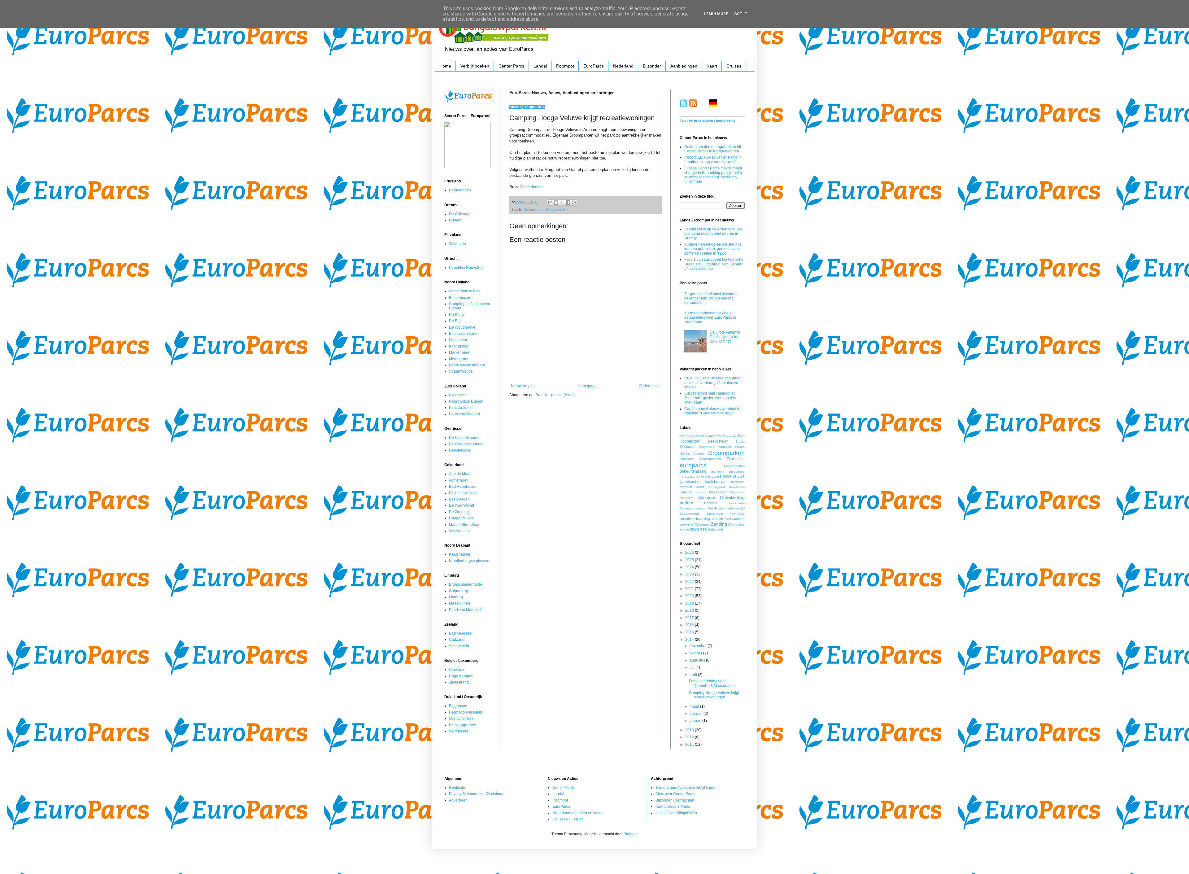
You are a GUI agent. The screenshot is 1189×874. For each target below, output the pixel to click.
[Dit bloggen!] (556, 202)
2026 (690, 552)
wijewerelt (687, 524)
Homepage (587, 386)
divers (685, 454)
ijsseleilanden (689, 481)
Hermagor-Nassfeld (465, 712)
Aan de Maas (460, 474)
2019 (690, 603)
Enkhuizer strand (463, 333)
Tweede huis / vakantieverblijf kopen (685, 787)
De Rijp (455, 321)
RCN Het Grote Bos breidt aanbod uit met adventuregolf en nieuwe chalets (713, 382)
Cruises (733, 65)
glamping (717, 471)
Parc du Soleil (461, 407)
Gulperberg (458, 591)
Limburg (456, 597)
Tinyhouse (737, 513)
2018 (690, 610)
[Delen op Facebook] (568, 202)
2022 (690, 581)
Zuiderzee (457, 244)
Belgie (740, 441)
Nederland (623, 65)
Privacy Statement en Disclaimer (476, 794)
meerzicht (686, 498)
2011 (690, 744)
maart (695, 706)
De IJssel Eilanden (465, 437)
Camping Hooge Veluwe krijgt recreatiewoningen (714, 695)
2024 (690, 567)
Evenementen (734, 466)
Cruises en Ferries (567, 819)
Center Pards (563, 787)
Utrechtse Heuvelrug (466, 267)
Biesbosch (458, 395)
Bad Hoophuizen (463, 486)
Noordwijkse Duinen (466, 401)
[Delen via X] (562, 202)
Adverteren (458, 800)
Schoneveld (459, 646)
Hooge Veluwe (557, 210)
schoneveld (736, 508)
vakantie (718, 519)
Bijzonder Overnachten (674, 800)
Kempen (686, 487)
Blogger (630, 834)
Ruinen (455, 220)
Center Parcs (511, 65)
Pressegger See (462, 725)
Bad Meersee (460, 633)
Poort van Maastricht (466, 610)
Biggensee (458, 706)
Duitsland (687, 459)
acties (685, 436)
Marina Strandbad (464, 524)
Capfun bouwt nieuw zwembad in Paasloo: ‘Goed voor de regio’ (712, 411)
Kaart (712, 65)
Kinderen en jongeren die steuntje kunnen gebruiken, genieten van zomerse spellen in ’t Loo (713, 249)
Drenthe (699, 454)
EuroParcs (593, 65)
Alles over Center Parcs (675, 794)
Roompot (565, 65)
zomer (684, 529)
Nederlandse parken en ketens (578, 813)
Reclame (710, 503)
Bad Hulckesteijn (463, 493)
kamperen (737, 481)
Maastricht (737, 492)
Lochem (700, 492)
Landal (540, 65)
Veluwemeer (459, 531)
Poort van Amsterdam (467, 365)
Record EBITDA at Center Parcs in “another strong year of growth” (713, 159)
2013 (690, 730)
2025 (690, 560)
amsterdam (716, 436)
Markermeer (459, 352)
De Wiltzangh (460, 214)
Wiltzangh (702, 524)
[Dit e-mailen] (550, 202)
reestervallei (736, 503)
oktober (696, 653)
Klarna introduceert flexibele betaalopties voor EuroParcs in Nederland (710, 317)
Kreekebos (737, 487)
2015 (690, 632)
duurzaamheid (710, 459)
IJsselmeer (458, 340)
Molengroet (458, 359)
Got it (740, 14)
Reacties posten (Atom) (555, 395)
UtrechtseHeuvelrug (695, 519)
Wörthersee (458, 731)
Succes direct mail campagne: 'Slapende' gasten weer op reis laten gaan (710, 397)
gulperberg (737, 471)
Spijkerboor (715, 513)
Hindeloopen (460, 190)
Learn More (716, 14)
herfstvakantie (690, 476)
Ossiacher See (461, 718)
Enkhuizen (736, 459)
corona (740, 446)
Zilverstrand (459, 682)
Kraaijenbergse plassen (469, 561)
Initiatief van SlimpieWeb (676, 813)
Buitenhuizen (460, 297)
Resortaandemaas (693, 508)
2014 (690, 639)
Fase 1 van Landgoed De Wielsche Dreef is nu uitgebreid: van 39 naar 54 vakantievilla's (713, 264)
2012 (690, 737)
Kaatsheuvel (459, 554)
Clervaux (456, 669)
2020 (690, 596)
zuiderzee (698, 529)
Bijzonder (652, 65)
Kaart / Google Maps (672, 806)
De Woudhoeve (462, 327)
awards (731, 436)
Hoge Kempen (461, 676)
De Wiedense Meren (466, 444)
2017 (690, 618)
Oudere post (649, 386)
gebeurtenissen (693, 471)
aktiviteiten (699, 436)
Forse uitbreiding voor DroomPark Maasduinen (712, 683)
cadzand (725, 446)
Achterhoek (458, 480)
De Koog (456, 314)
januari (696, 721)
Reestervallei (460, 450)
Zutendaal (715, 529)
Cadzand (456, 639)
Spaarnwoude (461, 371)
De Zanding (459, 512)
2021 (690, 589)
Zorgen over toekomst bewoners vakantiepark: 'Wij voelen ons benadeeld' (711, 298)
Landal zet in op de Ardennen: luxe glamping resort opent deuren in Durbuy (713, 233)
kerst (700, 487)
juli (692, 667)
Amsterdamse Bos (464, 291)
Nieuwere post (523, 386)
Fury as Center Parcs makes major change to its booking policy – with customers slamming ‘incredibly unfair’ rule (713, 175)
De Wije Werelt (461, 505)
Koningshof (458, 346)
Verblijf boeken (474, 65)
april (694, 675)
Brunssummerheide (465, 584)
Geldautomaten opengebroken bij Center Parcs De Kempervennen (712, 149)
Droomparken (534, 210)
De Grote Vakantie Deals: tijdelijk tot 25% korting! (725, 336)
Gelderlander (531, 187)
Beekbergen (459, 499)
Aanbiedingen (683, 65)
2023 (690, 574)
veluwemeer (735, 519)
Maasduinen (459, 603)
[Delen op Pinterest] (574, 202)
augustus (698, 660)
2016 (690, 625)
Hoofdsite (457, 787)
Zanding (719, 524)
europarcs (693, 465)
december (699, 646)
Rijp (710, 508)
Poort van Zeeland (464, 414)
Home (445, 65)
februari (696, 713)
